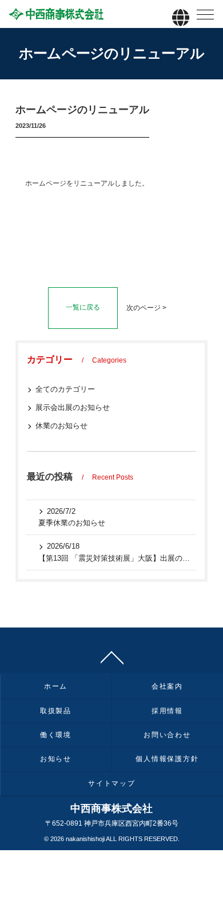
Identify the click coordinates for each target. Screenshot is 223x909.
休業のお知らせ (61, 425)
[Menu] (205, 17)
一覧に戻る (83, 307)
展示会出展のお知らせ (72, 407)
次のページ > (146, 307)
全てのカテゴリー (65, 389)
